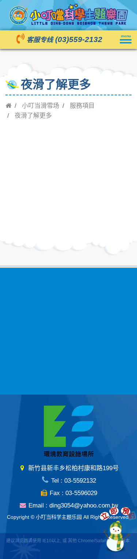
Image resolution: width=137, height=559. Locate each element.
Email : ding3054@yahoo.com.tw (72, 505)
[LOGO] (68, 13)
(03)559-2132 (78, 39)
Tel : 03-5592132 (72, 480)
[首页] (8, 105)
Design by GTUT (69, 551)
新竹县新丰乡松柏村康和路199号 (72, 468)
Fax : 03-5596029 (72, 493)
